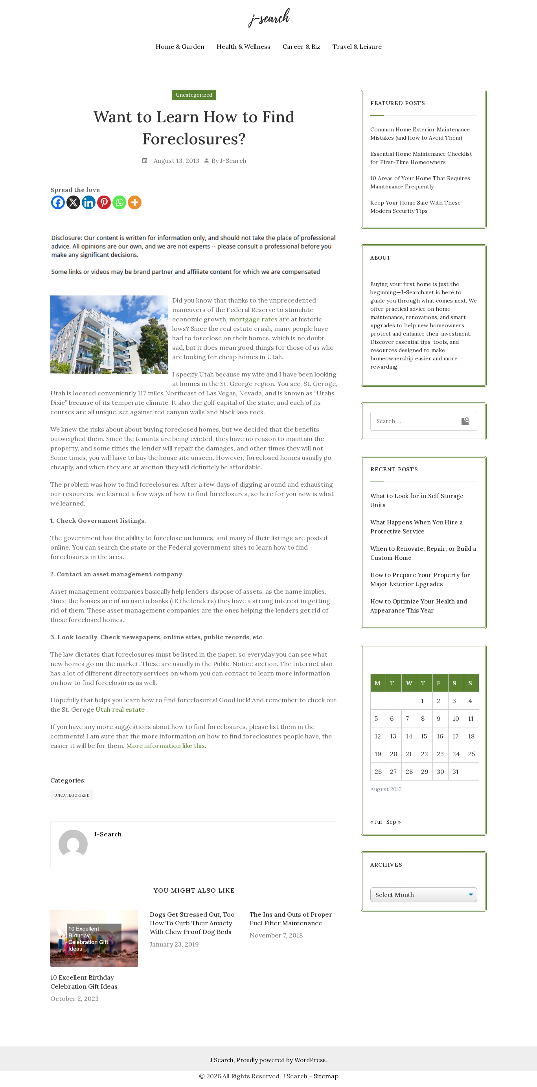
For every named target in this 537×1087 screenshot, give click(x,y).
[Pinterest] (104, 202)
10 (455, 718)
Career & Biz (301, 46)
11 (471, 718)
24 (456, 754)
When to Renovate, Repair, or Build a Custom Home (423, 553)
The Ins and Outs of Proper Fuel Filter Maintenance (291, 918)
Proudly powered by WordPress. (281, 1060)
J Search (222, 1060)
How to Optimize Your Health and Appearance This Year (418, 606)
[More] (135, 202)
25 (471, 754)
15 (424, 736)
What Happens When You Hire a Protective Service (416, 527)
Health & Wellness (243, 46)
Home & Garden (180, 46)
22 (424, 754)
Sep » (393, 821)
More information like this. (166, 745)
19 (378, 754)
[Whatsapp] (119, 202)
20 (393, 754)
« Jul (376, 821)
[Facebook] (58, 202)
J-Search (233, 160)
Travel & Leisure (357, 46)
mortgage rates (253, 319)
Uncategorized (194, 95)
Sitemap (326, 1076)
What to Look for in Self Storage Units (416, 500)
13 (393, 736)
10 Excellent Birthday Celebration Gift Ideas (84, 981)
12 (378, 736)
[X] (73, 202)
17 (455, 736)
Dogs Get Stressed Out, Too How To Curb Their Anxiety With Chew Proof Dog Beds (192, 923)
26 (378, 771)
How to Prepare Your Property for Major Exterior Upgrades (420, 579)
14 (409, 736)
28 (409, 771)
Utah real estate (120, 709)
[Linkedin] (89, 202)
